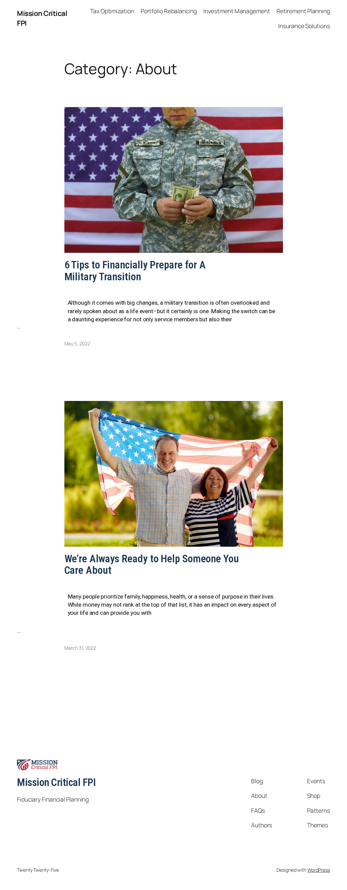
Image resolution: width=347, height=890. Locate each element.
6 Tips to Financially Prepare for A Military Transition (135, 271)
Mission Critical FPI (56, 782)
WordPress (318, 870)
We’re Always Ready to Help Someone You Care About (151, 565)
